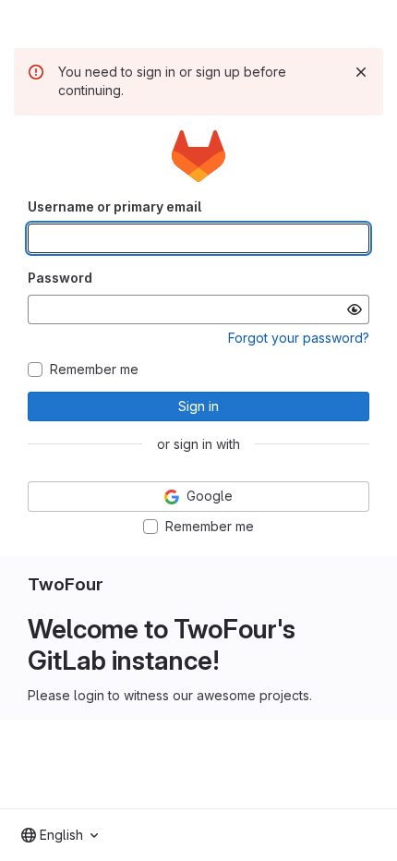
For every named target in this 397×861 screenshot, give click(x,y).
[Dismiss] (361, 72)
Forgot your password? (298, 338)
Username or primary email (114, 206)
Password (60, 277)
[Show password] (354, 309)
